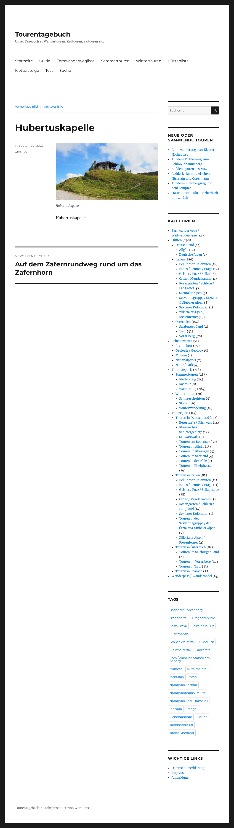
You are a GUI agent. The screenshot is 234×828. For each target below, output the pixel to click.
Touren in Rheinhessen (196, 466)
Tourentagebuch (42, 34)
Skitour (184, 403)
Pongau (193, 709)
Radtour (185, 384)
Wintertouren (148, 61)
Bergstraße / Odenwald (195, 423)
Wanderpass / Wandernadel (192, 576)
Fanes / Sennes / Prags (195, 269)
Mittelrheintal (197, 669)
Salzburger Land (191, 327)
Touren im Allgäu (191, 446)
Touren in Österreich (191, 547)
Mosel (193, 677)
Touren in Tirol (190, 566)
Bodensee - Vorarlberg (186, 610)
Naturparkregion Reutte (188, 693)
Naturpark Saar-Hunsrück (189, 701)
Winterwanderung (192, 408)
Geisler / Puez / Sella (194, 274)
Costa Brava (178, 626)
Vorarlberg (187, 336)
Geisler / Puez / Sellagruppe (199, 490)
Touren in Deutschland (192, 418)
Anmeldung (180, 778)
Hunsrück (206, 642)
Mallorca (176, 669)
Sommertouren (115, 61)
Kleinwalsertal (180, 650)
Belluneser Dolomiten (195, 264)
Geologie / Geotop (189, 351)
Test (49, 70)
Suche (65, 70)
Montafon (177, 677)
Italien (180, 259)
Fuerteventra (179, 634)
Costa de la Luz (202, 626)
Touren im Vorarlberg (195, 562)
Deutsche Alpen (190, 255)
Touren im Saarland (193, 456)
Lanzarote (202, 650)
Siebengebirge (181, 717)
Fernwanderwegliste (76, 61)
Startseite (24, 61)
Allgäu (183, 250)
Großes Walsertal (182, 642)
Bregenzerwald (203, 618)
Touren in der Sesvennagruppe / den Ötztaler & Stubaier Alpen (197, 523)
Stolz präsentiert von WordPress (66, 808)
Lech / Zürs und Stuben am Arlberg (190, 659)
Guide (44, 61)
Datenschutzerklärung (188, 768)
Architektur (184, 346)
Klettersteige (27, 70)
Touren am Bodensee (194, 442)
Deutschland (185, 245)
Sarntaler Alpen (190, 293)
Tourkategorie (182, 370)
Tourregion (180, 413)
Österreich (183, 322)
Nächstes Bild (53, 106)
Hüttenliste (178, 61)
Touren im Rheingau (194, 451)
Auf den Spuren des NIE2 (189, 169)
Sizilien (202, 717)
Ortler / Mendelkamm (195, 279)
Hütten (177, 240)
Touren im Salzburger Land (199, 552)
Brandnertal (179, 618)
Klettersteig (187, 379)
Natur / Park (184, 365)
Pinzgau (176, 709)
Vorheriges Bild (26, 106)
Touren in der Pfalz (193, 461)
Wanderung (187, 389)
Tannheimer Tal (181, 725)
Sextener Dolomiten (193, 307)
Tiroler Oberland (182, 733)
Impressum (180, 773)
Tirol (182, 331)
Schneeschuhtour (192, 399)
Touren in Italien (188, 475)
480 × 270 (22, 152)
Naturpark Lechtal (183, 685)
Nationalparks (186, 360)
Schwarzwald (189, 437)
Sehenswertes (182, 341)
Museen (181, 355)
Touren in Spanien (189, 571)
